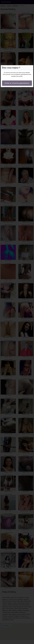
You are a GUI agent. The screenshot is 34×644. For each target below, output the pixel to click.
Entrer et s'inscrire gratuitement (17, 83)
